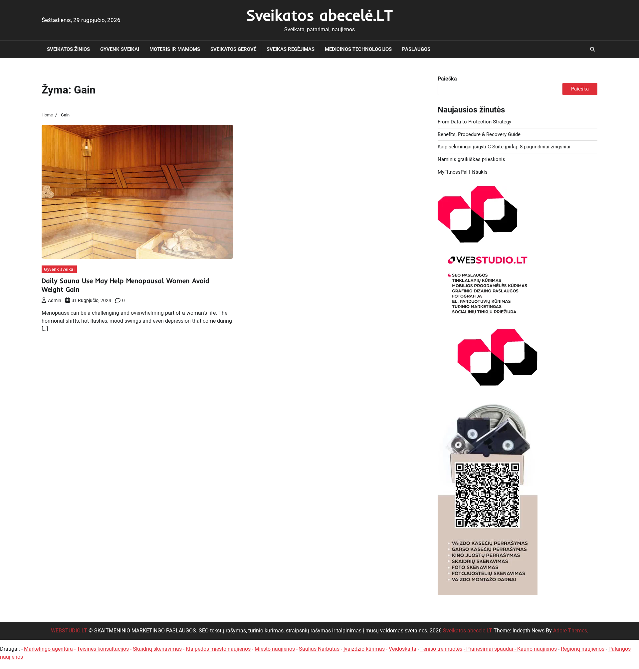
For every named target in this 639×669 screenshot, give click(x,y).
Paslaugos (416, 49)
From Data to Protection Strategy (474, 122)
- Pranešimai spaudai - (490, 649)
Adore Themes (570, 630)
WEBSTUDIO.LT (69, 630)
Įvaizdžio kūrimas (364, 649)
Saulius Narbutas (319, 649)
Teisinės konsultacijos (103, 649)
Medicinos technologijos (358, 49)
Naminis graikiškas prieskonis (471, 159)
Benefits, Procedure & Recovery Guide (479, 134)
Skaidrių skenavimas (157, 649)
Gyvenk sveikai (119, 49)
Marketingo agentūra (48, 649)
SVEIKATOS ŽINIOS (68, 49)
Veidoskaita (402, 649)
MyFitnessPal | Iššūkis (463, 172)
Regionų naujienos (582, 649)
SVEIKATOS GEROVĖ (233, 49)
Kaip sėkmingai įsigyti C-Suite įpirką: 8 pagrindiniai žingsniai (504, 147)
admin (54, 300)
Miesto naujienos (275, 649)
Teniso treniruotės (441, 649)
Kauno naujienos (537, 649)
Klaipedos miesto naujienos (218, 649)
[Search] (592, 49)
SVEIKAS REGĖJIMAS (291, 49)
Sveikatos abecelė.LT (319, 15)
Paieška (447, 79)
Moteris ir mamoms (174, 49)
